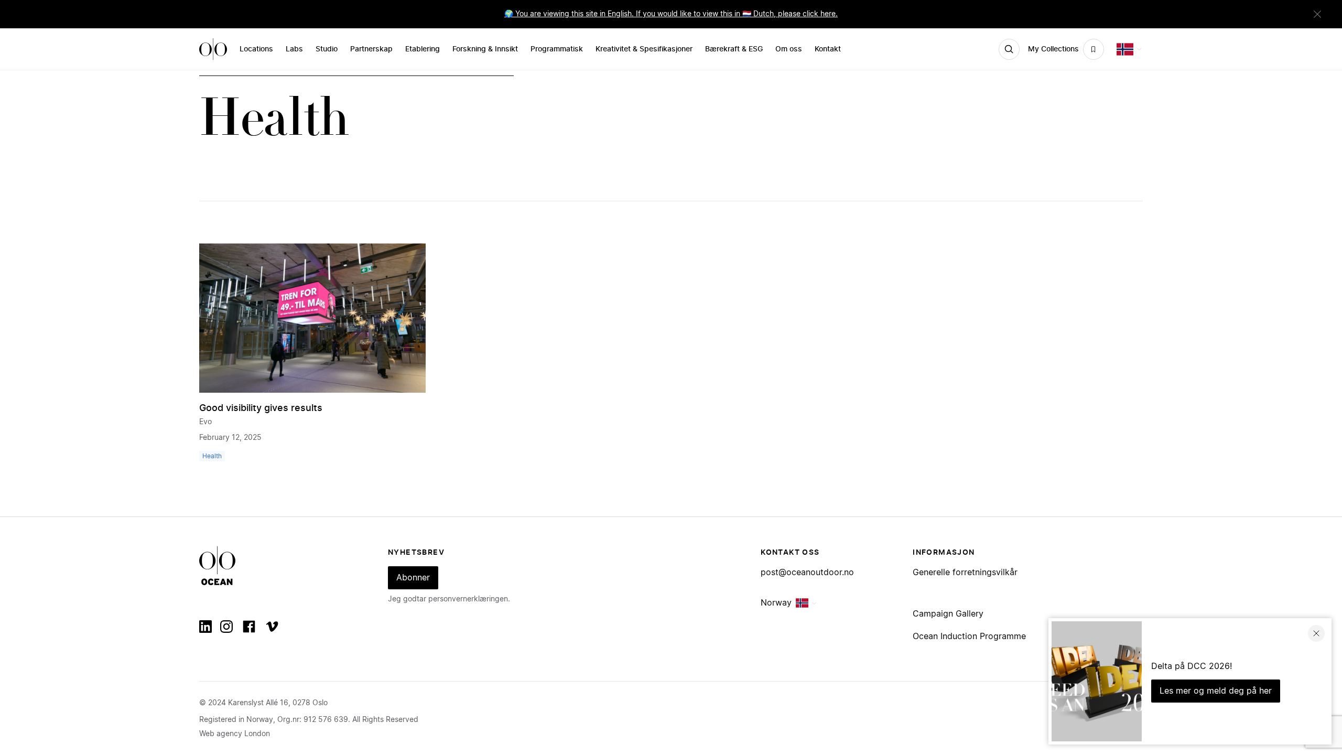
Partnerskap (371, 49)
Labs (294, 49)
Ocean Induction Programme (969, 636)
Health (212, 456)
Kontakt (828, 49)
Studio (327, 49)
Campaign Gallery (948, 614)
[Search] (1009, 49)
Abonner (413, 578)
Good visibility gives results (260, 408)
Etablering (422, 49)
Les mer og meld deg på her (1216, 691)
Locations (256, 49)
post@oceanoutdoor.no (807, 572)
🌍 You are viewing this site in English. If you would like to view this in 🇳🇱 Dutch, (641, 14)
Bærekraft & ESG (734, 49)
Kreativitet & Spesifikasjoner (644, 49)
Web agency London (234, 734)
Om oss (788, 49)
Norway (776, 603)
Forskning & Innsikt (485, 49)
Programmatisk (557, 49)
